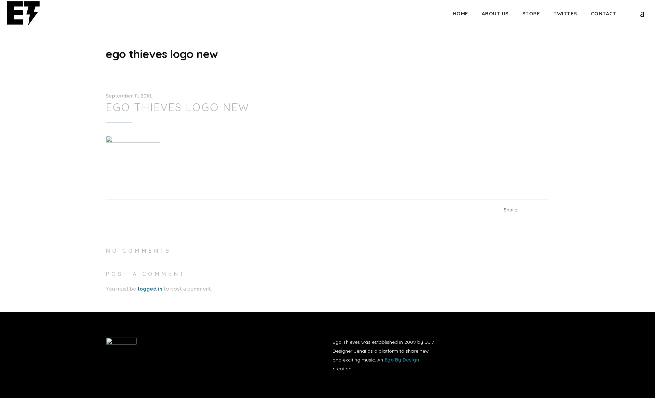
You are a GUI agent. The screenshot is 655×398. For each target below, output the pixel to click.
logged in (150, 289)
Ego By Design (401, 360)
